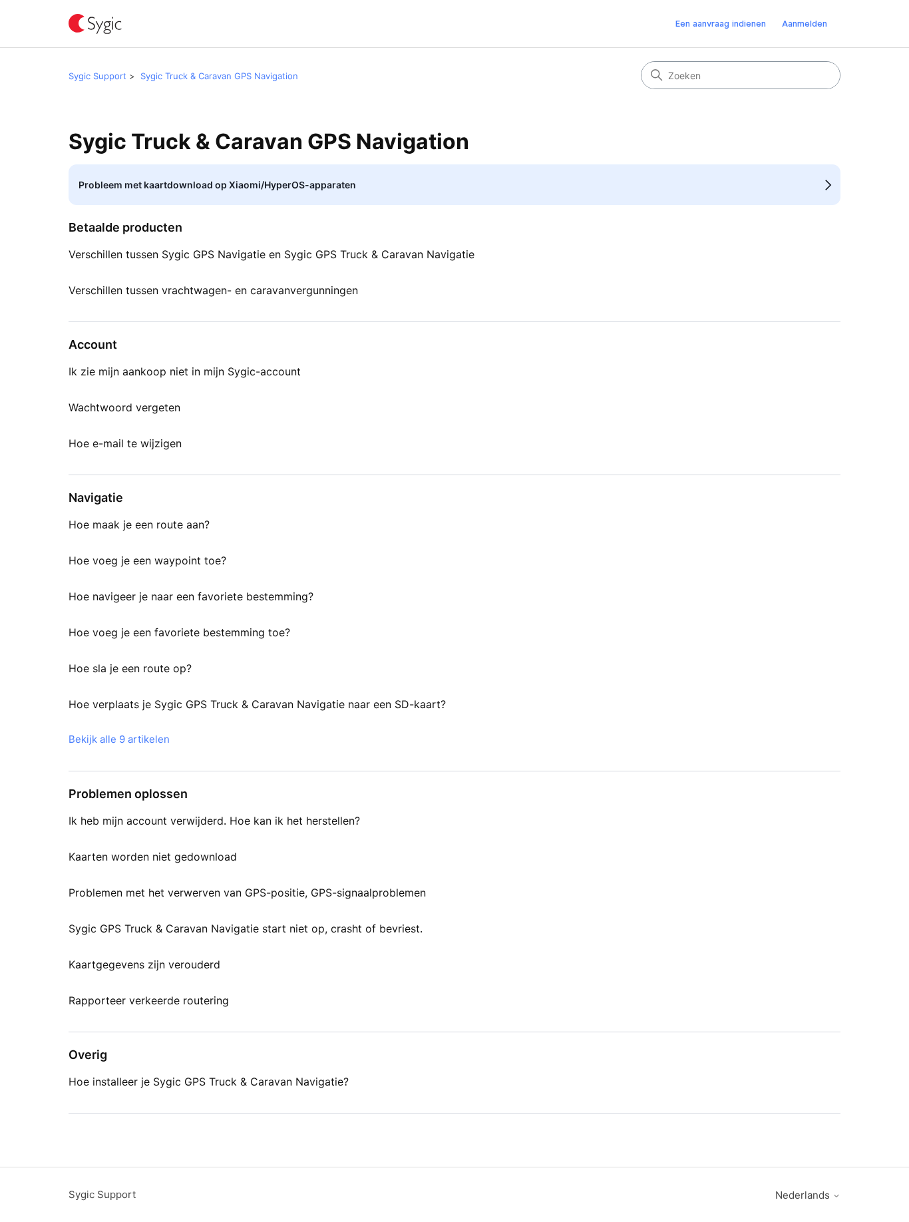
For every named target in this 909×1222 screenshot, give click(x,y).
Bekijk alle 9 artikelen (119, 739)
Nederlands (803, 1195)
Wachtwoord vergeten (124, 407)
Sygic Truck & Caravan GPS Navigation (219, 76)
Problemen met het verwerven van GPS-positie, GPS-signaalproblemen (247, 892)
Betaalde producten (125, 227)
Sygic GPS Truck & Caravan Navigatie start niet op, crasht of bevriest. (246, 928)
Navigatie (96, 498)
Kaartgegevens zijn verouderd (144, 964)
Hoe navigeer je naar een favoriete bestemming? (191, 596)
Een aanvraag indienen (720, 23)
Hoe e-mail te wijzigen (125, 443)
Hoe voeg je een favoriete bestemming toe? (179, 632)
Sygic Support (97, 76)
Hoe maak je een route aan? (139, 524)
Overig (88, 1055)
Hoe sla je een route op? (130, 668)
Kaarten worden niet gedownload (153, 856)
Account (93, 344)
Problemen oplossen (128, 794)
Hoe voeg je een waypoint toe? (147, 560)
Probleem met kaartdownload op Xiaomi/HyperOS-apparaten (217, 184)
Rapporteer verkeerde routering (149, 1000)
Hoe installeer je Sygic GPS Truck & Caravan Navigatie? (209, 1081)
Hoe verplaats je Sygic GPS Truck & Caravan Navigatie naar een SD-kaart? (257, 704)
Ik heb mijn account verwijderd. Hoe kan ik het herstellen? (214, 820)
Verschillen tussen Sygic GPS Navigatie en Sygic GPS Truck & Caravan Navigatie (271, 254)
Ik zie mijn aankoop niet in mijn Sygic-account (185, 371)
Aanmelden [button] (804, 23)
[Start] (95, 24)
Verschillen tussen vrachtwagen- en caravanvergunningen (213, 290)
